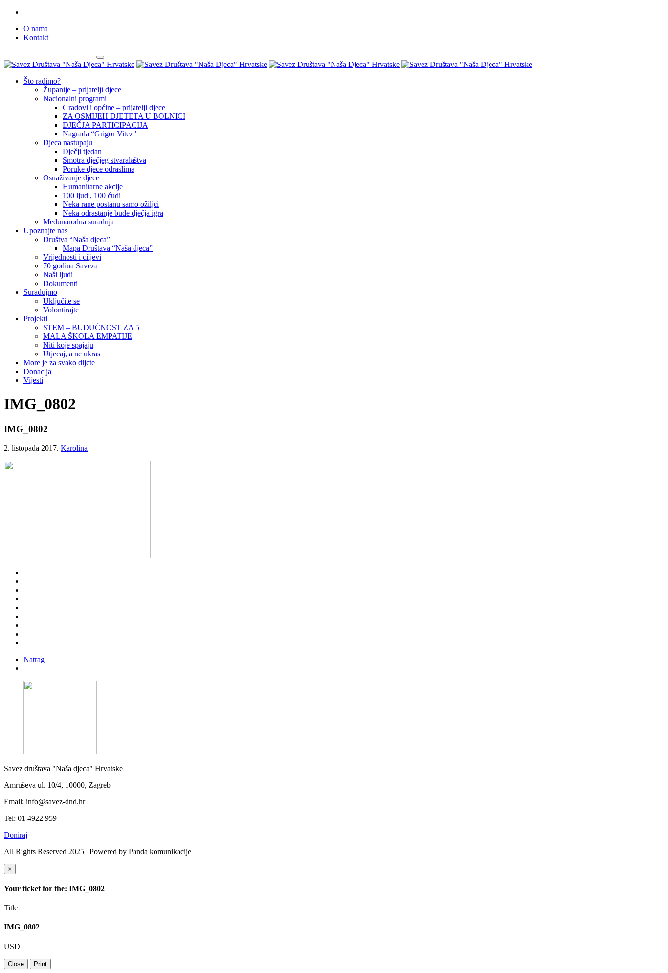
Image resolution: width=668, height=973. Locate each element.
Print (40, 964)
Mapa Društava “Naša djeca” (108, 248)
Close (16, 964)
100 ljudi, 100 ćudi (92, 195)
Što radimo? (42, 81)
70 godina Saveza (70, 266)
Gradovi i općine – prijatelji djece (114, 107)
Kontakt (35, 37)
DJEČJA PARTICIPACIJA (105, 125)
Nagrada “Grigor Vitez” (99, 134)
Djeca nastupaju (67, 142)
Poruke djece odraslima (98, 169)
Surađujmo (40, 292)
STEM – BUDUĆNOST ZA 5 (91, 327)
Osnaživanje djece (71, 178)
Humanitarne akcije (93, 186)
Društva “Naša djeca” (76, 239)
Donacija (37, 371)
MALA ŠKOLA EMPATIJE (87, 336)
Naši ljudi (58, 274)
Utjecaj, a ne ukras (71, 354)
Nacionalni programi (75, 98)
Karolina (74, 448)
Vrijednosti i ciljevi (72, 257)
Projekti (35, 318)
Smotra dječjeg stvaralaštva (104, 160)
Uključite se (61, 301)
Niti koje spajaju (68, 345)
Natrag (34, 659)
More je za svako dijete (59, 362)
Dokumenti (60, 283)
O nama (35, 28)
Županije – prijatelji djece (82, 90)
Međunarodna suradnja (78, 222)
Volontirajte (61, 310)
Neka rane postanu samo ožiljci (111, 204)
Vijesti (33, 380)
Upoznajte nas (45, 230)
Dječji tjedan (82, 151)
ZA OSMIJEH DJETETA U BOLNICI (124, 116)
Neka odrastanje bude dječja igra (113, 213)
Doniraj (15, 835)
